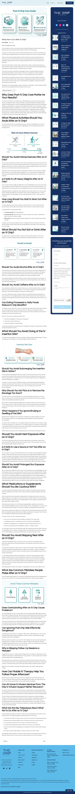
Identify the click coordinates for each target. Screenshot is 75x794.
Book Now (69, 790)
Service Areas (60, 3)
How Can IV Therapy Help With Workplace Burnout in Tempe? (65, 207)
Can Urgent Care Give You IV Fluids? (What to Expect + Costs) (66, 37)
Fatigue (33, 764)
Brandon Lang (9, 45)
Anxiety (33, 752)
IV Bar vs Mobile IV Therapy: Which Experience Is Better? (65, 134)
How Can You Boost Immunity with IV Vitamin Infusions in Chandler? (66, 198)
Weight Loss (34, 760)
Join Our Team (21, 755)
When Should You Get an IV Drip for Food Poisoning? (66, 144)
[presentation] (55, 37)
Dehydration (34, 755)
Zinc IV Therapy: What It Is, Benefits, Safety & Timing (65, 86)
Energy (33, 762)
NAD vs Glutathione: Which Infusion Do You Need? (65, 57)
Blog (14, 45)
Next (44, 741)
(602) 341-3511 (65, 752)
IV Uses (52, 3)
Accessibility (17, 786)
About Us (20, 757)
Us (22, 764)
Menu (48, 3)
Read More (64, 41)
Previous (5, 741)
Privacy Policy (4, 786)
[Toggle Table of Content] (13, 91)
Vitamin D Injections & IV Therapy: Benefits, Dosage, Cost (66, 47)
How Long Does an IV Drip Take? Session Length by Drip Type (65, 95)
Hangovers (34, 757)
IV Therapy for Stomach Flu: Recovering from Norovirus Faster (66, 105)
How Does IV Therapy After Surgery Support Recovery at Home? (65, 153)
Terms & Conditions (11, 786)
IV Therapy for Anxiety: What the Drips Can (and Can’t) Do (66, 124)
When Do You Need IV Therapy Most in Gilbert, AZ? (65, 229)
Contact (20, 764)
